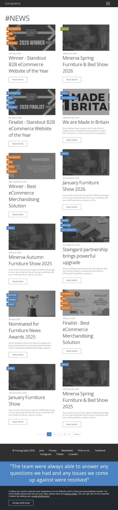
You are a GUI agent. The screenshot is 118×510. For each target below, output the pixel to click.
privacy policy (70, 493)
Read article (17, 79)
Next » (77, 434)
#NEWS (11, 38)
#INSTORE (12, 295)
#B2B (10, 33)
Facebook (100, 450)
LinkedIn (73, 454)
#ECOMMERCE (14, 29)
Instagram (45, 454)
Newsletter (67, 450)
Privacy (53, 450)
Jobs (41, 450)
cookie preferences (40, 496)
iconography (12, 3)
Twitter (60, 454)
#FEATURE (66, 225)
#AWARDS (12, 43)
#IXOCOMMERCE (69, 98)
